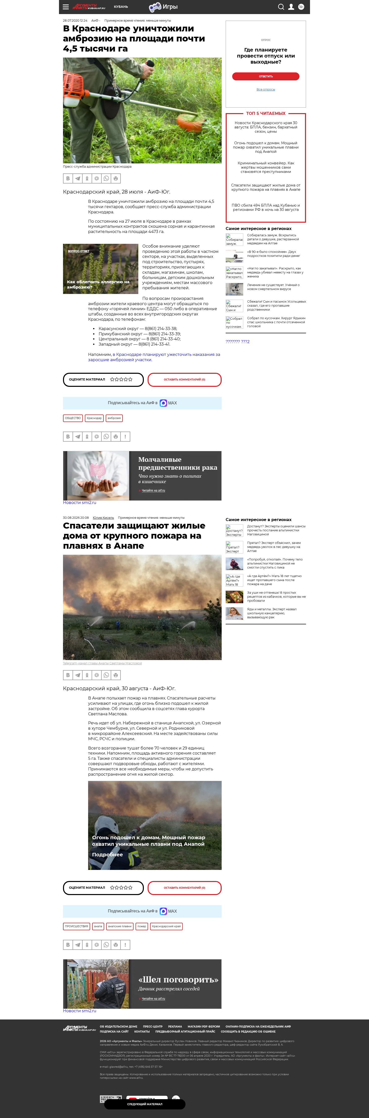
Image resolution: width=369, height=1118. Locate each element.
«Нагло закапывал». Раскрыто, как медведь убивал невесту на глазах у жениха (275, 272)
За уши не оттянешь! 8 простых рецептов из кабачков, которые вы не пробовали (276, 596)
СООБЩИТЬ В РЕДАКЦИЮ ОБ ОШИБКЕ (248, 1031)
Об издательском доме (118, 1026)
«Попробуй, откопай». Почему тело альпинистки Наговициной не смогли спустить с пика (275, 563)
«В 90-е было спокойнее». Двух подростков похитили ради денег (273, 254)
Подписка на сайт (114, 1031)
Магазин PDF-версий (204, 1026)
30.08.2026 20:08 (76, 518)
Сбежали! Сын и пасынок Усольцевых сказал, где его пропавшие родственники (276, 305)
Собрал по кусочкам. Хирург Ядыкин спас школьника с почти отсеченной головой (276, 322)
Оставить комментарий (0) (184, 379)
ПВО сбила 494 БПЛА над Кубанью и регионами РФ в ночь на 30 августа (266, 207)
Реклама (175, 1026)
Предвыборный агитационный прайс (185, 1031)
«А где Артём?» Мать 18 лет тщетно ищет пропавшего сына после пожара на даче (274, 580)
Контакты (142, 1031)
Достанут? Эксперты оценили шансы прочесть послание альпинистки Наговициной (276, 530)
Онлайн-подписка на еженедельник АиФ (258, 1026)
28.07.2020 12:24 (75, 20)
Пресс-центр (152, 1026)
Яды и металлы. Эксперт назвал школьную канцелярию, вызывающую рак (272, 613)
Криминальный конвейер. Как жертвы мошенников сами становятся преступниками (266, 167)
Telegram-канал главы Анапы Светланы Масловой (102, 663)
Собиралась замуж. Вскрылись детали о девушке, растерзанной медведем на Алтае (273, 239)
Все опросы (266, 89)
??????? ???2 (238, 341)
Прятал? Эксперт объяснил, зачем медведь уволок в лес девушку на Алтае (274, 547)
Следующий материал (144, 1104)
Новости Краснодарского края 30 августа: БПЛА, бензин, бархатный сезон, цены (265, 127)
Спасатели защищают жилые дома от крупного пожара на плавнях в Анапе (265, 187)
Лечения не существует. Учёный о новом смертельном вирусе (273, 287)
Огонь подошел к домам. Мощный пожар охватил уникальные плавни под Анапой (266, 147)
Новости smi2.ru (79, 502)
